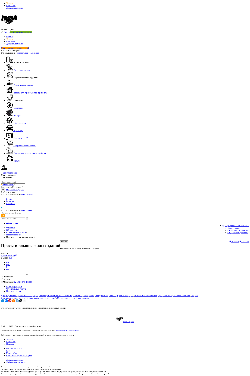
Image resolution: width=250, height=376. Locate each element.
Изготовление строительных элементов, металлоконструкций (28, 298)
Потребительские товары (145, 296)
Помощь (10, 344)
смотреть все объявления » (28, 53)
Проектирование (13, 291)
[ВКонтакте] (6, 300)
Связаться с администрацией (19, 355)
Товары (9, 3)
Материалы (88, 296)
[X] (20, 300)
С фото (7, 279)
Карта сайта (11, 353)
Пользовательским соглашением (67, 331)
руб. (8, 262)
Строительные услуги (16, 289)
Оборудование (101, 296)
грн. (8, 264)
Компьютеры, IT (126, 296)
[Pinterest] (9, 300)
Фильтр (64, 242)
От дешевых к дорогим (237, 230)
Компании (10, 5)
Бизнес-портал (128, 322)
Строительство (82, 298)
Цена (8, 255)
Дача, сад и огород (9, 296)
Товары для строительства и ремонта (55, 296)
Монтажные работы (66, 298)
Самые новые (233, 228)
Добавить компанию (15, 8)
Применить (8, 282)
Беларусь (10, 201)
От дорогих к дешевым (237, 233)
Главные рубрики (14, 286)
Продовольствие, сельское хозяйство (174, 296)
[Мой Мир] (2, 300)
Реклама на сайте (13, 348)
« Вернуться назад (9, 173)
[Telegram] (17, 300)
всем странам (27, 194)
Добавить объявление (16, 362)
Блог (8, 351)
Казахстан (10, 203)
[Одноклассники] (13, 300)
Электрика (77, 296)
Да (3, 190)
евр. (8, 269)
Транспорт (113, 296)
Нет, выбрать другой (15, 189)
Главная (9, 37)
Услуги (194, 296)
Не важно (8, 277)
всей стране (26, 210)
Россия (9, 199)
